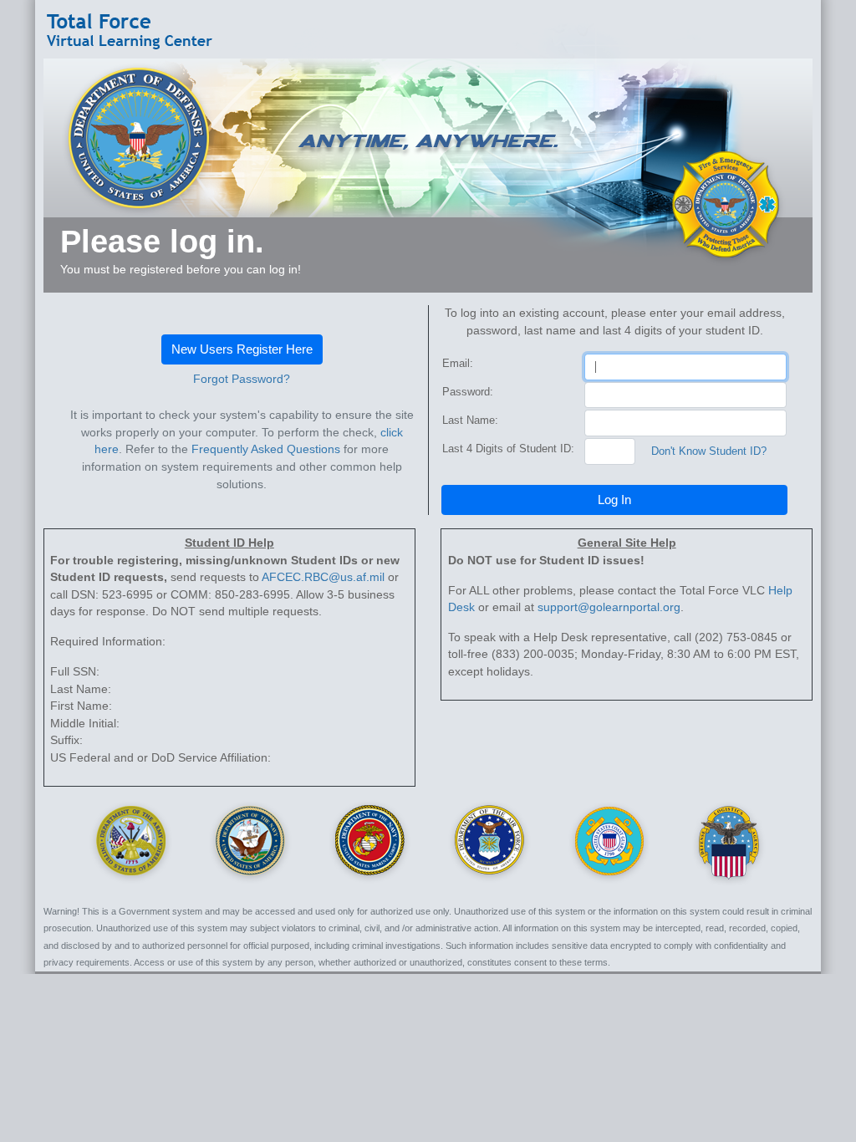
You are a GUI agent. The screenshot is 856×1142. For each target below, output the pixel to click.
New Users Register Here (242, 349)
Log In (614, 499)
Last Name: (470, 420)
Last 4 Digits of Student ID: (508, 448)
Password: (467, 391)
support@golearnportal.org (609, 607)
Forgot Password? (241, 379)
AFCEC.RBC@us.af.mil (323, 577)
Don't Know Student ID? (709, 451)
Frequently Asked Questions (265, 449)
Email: (457, 363)
